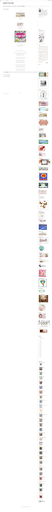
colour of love (42, 49)
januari (40, 344)
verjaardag (40, 59)
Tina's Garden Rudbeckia (42, 338)
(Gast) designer (22, 6)
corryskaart (40, 465)
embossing (43, 50)
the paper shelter (45, 58)
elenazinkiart (40, 50)
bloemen (47, 47)
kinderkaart (45, 52)
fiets (42, 495)
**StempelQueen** (41, 467)
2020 (39, 349)
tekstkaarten (40, 58)
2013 (39, 355)
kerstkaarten (41, 52)
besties (41, 47)
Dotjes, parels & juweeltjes (42, 432)
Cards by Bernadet (41, 390)
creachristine (40, 451)
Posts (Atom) (7, 93)
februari (40, 343)
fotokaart (46, 50)
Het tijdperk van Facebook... (41, 493)
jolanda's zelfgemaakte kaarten (42, 481)
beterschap (44, 47)
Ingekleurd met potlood (45, 51)
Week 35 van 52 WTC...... (44, 395)
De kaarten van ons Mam (42, 362)
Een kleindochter (43, 381)
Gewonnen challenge (14, 6)
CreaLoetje (40, 371)
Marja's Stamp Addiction (41, 483)
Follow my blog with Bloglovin (41, 43)
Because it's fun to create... (42, 476)
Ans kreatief (40, 446)
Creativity (43, 488)
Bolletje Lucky (40, 385)
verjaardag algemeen (44, 59)
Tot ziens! (43, 409)
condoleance (45, 49)
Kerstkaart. (43, 442)
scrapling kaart (41, 56)
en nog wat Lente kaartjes (44, 456)
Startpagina (4, 6)
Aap (40, 339)
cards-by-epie (40, 404)
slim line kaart (45, 56)
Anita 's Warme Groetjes (41, 376)
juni (40, 340)
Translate (43, 31)
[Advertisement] (45, 23)
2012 (39, 356)
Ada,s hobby (40, 418)
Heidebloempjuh (41, 460)
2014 (39, 354)
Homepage (20, 92)
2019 (39, 350)
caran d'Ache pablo (41, 48)
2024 (39, 346)
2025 (39, 345)
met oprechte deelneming (45, 54)
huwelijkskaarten (40, 51)
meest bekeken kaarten (9, 6)
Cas (44, 48)
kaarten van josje (8, 3)
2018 (39, 351)
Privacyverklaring (18, 6)
